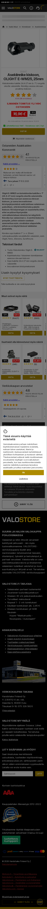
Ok (23, 472)
